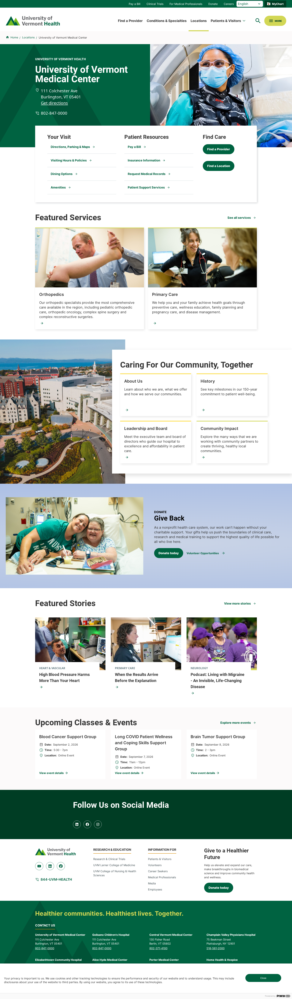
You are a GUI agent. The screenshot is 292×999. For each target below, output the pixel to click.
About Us (133, 381)
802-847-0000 (54, 113)
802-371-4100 (158, 948)
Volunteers (155, 865)
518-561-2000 (215, 948)
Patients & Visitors (226, 21)
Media (152, 883)
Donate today (169, 553)
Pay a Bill (134, 4)
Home (14, 37)
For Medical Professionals (185, 4)
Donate (213, 4)
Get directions (54, 103)
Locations (199, 21)
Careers (229, 4)
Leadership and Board (145, 428)
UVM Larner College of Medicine (114, 865)
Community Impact (219, 428)
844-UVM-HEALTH (56, 879)
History (208, 381)
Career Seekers (158, 871)
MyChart (278, 4)
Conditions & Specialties (167, 21)
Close (263, 978)
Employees (155, 889)
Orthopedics (51, 294)
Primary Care (165, 294)
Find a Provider (130, 21)
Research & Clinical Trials (109, 859)
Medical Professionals (162, 877)
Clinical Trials (155, 4)
